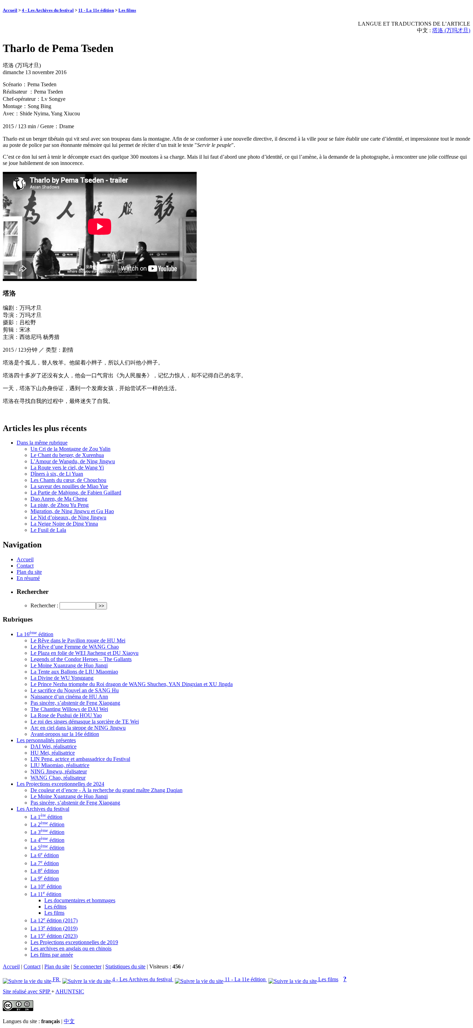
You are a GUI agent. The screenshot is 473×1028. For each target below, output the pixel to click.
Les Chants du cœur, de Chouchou (68, 480)
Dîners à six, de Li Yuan (56, 474)
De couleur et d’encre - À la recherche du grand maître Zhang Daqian (106, 790)
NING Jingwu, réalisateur (58, 771)
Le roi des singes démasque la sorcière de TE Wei (84, 721)
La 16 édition (35, 634)
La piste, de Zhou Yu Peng (59, 505)
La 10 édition (46, 886)
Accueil (10, 10)
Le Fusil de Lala (48, 530)
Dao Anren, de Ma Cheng (58, 499)
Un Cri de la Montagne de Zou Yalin (70, 449)
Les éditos (55, 907)
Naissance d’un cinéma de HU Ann (69, 697)
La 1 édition (46, 817)
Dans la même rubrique (42, 443)
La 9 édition (44, 878)
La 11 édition (45, 894)
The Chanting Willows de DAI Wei (69, 709)
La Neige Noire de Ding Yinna (64, 524)
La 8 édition (44, 871)
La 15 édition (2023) (54, 936)
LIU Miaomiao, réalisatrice (59, 765)
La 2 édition (47, 824)
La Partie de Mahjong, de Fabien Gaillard (75, 492)
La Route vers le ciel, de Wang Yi (67, 468)
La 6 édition (44, 855)
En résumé (28, 578)
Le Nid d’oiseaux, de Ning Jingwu (68, 517)
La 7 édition (44, 863)
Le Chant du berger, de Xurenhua (67, 455)
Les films (127, 10)
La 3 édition (47, 832)
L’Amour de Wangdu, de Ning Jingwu (72, 461)
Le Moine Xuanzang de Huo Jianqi (69, 665)
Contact (25, 566)
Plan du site (29, 572)
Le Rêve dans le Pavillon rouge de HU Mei (77, 640)
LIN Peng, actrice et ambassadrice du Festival (80, 759)
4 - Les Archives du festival (48, 10)
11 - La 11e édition (96, 10)
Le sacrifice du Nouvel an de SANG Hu (74, 690)
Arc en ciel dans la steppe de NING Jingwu (78, 728)
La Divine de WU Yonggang (61, 678)
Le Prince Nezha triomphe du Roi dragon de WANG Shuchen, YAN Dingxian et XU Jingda (131, 684)
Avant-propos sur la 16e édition (64, 734)
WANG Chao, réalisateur (58, 778)
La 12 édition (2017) (54, 920)
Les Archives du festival (43, 809)
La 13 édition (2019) (54, 928)
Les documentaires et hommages (79, 900)
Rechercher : (44, 605)
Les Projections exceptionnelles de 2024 (60, 784)
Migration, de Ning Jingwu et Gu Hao (72, 511)
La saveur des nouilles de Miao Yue (69, 486)
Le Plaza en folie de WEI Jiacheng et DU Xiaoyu (84, 653)
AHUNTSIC (69, 991)
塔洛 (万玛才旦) (451, 30)
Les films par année (51, 955)
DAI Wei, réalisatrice (53, 746)
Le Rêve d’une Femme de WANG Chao (74, 647)
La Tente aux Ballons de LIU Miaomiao (74, 672)
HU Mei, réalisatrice (52, 753)
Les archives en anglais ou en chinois (70, 948)
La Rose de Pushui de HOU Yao (66, 715)
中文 (69, 1021)
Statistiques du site (125, 966)
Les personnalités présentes (46, 740)
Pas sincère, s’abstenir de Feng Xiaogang (75, 703)
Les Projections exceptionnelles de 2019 (74, 942)
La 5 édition (47, 848)
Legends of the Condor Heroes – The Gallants (81, 659)
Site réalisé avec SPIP (27, 991)
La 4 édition (47, 840)
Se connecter (87, 966)
